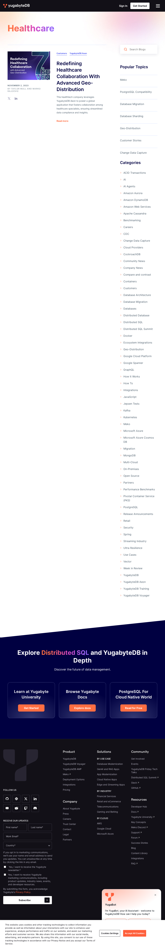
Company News (133, 267)
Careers (128, 227)
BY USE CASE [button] (104, 758)
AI (124, 179)
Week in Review (132, 568)
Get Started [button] (140, 5)
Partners (128, 482)
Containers (130, 281)
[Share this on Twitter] (9, 98)
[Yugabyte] (16, 6)
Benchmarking (132, 220)
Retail (126, 520)
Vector (127, 561)
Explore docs (82, 708)
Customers (62, 53)
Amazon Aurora (132, 193)
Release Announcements (138, 514)
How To (128, 383)
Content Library (139, 853)
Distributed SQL (133, 322)
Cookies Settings (109, 933)
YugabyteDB (131, 575)
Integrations (130, 390)
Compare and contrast (137, 274)
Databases (129, 308)
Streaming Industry (134, 541)
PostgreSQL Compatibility (136, 91)
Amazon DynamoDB (135, 199)
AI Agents (129, 186)
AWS (99, 823)
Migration (129, 448)
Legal (66, 834)
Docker (127, 335)
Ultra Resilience (132, 548)
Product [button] (69, 752)
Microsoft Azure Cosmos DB (138, 439)
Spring (127, 534)
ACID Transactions (134, 172)
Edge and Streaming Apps (111, 784)
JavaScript (129, 396)
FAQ (133, 863)
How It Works (131, 376)
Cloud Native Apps (107, 779)
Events (134, 763)
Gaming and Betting (107, 811)
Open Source (131, 475)
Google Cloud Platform (137, 356)
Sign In (123, 5)
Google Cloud (104, 828)
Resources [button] (139, 799)
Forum (134, 837)
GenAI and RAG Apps (108, 769)
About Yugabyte (71, 808)
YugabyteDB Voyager (136, 595)
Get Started (31, 708)
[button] (158, 6)
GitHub (134, 787)
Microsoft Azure (133, 430)
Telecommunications (107, 806)
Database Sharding (131, 116)
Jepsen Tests (131, 403)
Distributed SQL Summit (138, 329)
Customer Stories (130, 140)
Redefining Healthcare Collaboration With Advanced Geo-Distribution (78, 76)
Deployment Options (73, 779)
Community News (134, 261)
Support (135, 832)
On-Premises (131, 469)
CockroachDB (131, 254)
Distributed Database (136, 315)
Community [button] (140, 752)
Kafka (126, 410)
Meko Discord (138, 827)
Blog (133, 848)
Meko (123, 79)
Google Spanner (133, 363)
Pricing (66, 789)
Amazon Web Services (137, 206)
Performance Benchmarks (139, 489)
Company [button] (70, 801)
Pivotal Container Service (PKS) (138, 498)
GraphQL (128, 369)
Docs (133, 811)
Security (128, 527)
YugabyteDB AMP (72, 769)
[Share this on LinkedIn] (16, 98)
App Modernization (107, 774)
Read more (62, 121)
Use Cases (129, 554)
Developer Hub (139, 806)
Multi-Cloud (130, 462)
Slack (134, 782)
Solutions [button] (104, 752)
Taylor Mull (18, 88)
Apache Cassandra (134, 213)
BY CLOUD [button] (102, 818)
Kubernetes (130, 417)
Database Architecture (137, 295)
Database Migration (132, 104)
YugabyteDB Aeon (78, 53)
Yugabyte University (141, 817)
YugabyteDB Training (136, 588)
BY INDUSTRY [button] (104, 791)
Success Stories (139, 842)
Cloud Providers (133, 247)
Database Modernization (110, 763)
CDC (126, 233)
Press (66, 813)
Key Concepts (138, 822)
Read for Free (133, 708)
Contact (67, 829)
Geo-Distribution (130, 128)
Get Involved (138, 758)
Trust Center (69, 824)
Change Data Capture (133, 152)
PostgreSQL (130, 507)
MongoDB (129, 455)
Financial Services (106, 796)
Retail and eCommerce (109, 801)
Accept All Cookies (134, 933)
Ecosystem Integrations (137, 342)
